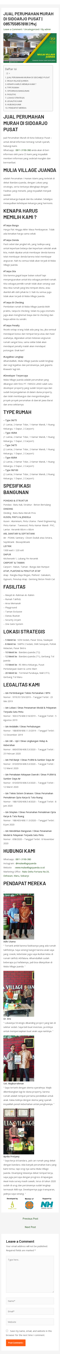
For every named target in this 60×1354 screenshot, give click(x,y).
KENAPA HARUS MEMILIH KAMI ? (21, 84)
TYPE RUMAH (13, 87)
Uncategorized (31, 29)
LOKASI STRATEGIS (16, 97)
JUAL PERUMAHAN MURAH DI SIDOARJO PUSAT (28, 77)
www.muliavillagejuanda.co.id (30, 867)
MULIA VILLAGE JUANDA (17, 80)
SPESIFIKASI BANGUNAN (18, 90)
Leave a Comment (12, 29)
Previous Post (30, 1218)
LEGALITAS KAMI (14, 101)
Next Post (30, 1227)
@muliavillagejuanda (26, 863)
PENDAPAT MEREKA (17, 107)
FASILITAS (11, 94)
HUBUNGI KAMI (14, 104)
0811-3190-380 (23, 150)
